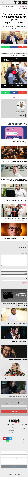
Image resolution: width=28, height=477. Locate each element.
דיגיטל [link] (20, 6)
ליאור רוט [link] (13, 95)
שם (26, 268)
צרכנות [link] (24, 442)
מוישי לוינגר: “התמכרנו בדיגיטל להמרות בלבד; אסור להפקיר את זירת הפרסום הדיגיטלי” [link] (14, 199)
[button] (3, 2)
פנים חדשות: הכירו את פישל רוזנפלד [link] (17, 323)
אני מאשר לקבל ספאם (20, 408)
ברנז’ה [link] (24, 431)
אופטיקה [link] (22, 95)
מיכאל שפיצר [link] (8, 95)
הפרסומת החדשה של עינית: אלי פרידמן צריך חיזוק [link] (14, 17)
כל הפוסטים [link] (21, 115)
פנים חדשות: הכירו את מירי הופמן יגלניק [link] (16, 378)
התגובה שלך (24, 253)
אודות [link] (24, 445)
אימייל (25, 273)
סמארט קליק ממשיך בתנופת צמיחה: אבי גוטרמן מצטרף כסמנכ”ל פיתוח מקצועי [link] (14, 180)
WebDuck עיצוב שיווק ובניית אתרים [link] (14, 474)
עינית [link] (4, 95)
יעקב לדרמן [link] (18, 95)
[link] (17, 2)
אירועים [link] (23, 439)
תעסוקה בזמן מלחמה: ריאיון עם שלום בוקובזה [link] (14, 238)
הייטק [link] (24, 436)
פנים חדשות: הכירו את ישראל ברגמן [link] (17, 341)
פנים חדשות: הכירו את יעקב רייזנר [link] (18, 359)
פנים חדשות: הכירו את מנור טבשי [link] (18, 396)
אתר (26, 278)
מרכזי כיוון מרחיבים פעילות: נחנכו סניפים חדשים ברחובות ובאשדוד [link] (16, 219)
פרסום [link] (24, 428)
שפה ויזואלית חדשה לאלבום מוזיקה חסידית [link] (15, 161)
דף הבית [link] (25, 6)
